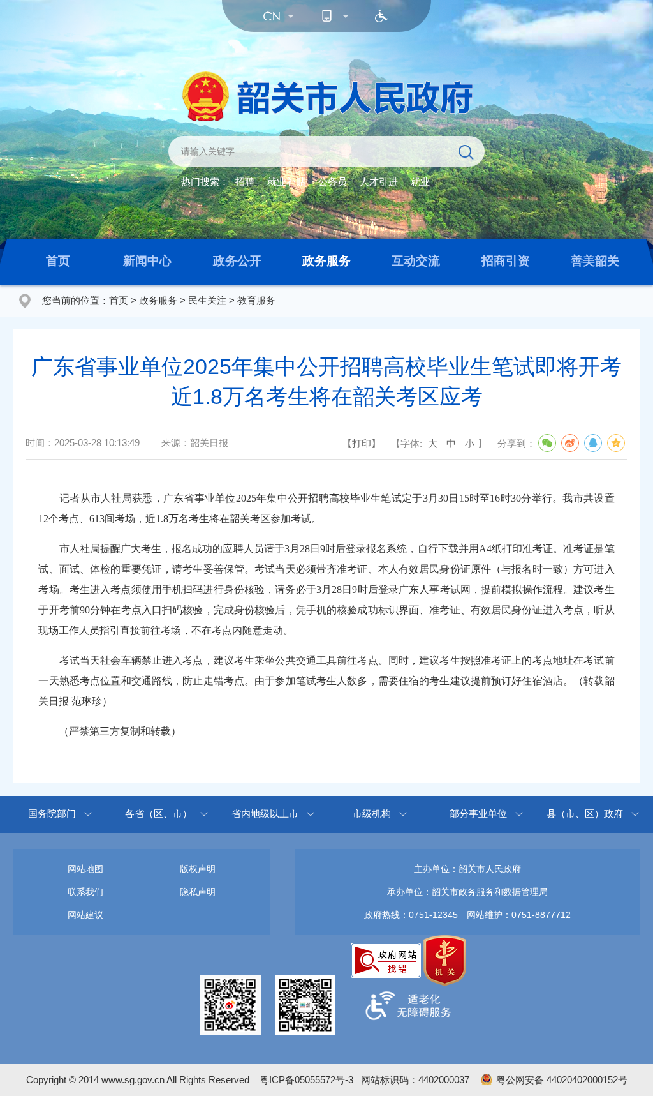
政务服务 (326, 260)
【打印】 (361, 443)
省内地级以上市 (264, 813)
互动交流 (416, 260)
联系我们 (85, 892)
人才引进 (379, 181)
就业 (420, 181)
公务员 (332, 181)
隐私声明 (198, 892)
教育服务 (256, 300)
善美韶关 (595, 260)
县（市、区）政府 (585, 813)
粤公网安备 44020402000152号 (561, 1079)
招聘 (244, 181)
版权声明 (198, 869)
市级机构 (372, 813)
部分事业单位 (478, 813)
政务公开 (237, 260)
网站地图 (85, 869)
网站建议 (85, 915)
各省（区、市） (158, 813)
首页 (58, 260)
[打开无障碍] (381, 16)
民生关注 (207, 300)
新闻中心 (147, 260)
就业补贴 (286, 181)
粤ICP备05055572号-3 (306, 1079)
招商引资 (505, 260)
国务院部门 (52, 813)
